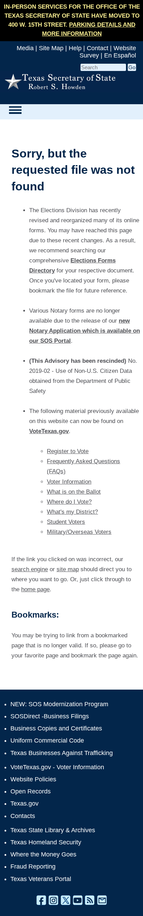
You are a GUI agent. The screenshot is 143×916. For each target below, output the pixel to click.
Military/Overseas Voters (79, 532)
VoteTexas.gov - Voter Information (57, 767)
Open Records (30, 791)
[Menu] (15, 110)
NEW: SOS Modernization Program (59, 704)
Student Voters (66, 522)
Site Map (51, 48)
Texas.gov (24, 803)
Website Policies (33, 779)
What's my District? (72, 512)
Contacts (22, 815)
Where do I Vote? (69, 502)
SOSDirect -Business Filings (49, 716)
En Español (120, 55)
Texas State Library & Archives (52, 830)
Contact (97, 48)
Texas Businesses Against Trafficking (61, 752)
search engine (29, 569)
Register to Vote (68, 451)
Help (75, 48)
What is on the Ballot (74, 491)
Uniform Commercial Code (47, 740)
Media (25, 48)
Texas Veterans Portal (40, 878)
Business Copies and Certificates (56, 728)
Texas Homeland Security (45, 842)
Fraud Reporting (33, 866)
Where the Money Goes (43, 854)
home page (35, 589)
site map (68, 569)
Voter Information (69, 481)
